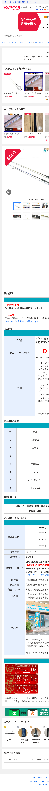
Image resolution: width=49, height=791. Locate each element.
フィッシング (39, 42)
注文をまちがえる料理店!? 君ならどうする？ (22, 2)
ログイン (39, 9)
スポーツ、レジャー (25, 42)
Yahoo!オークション (40, 778)
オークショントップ (9, 42)
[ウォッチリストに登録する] (19, 88)
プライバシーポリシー (36, 782)
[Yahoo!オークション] (18, 6)
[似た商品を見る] (8, 192)
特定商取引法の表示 (42, 784)
